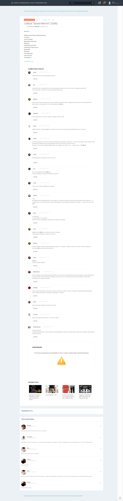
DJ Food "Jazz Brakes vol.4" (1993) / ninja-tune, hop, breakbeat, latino (68, 396)
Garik (34, 213)
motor (34, 72)
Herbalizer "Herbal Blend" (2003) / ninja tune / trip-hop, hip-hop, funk (85, 396)
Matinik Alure (36, 271)
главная (26, 11)
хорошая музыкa (33, 11)
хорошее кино (43, 11)
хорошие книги (52, 11)
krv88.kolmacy (36, 327)
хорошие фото (70, 11)
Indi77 (34, 302)
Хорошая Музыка (29, 19)
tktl (34, 85)
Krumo (34, 138)
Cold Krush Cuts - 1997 (51, 395)
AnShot (28, 459)
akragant (29, 425)
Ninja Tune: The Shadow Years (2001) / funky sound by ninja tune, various (34, 397)
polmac (35, 195)
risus (34, 229)
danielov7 (35, 113)
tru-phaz (35, 314)
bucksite (35, 287)
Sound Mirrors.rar (28, 61)
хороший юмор (61, 11)
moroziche (29, 436)
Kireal (34, 126)
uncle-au (37, 26)
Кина (28, 448)
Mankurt (35, 99)
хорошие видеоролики (81, 11)
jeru (34, 168)
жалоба (35, 78)
